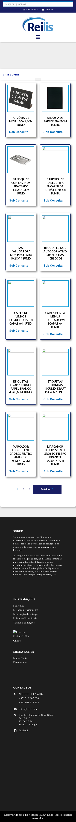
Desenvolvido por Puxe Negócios (21, 815)
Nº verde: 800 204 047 (31, 694)
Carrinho (48, 9)
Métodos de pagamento (25, 610)
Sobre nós (18, 605)
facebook (24, 730)
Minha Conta (31, 9)
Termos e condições (23, 622)
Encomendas (20, 662)
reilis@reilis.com (28, 709)
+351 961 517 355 (29, 702)
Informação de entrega (25, 614)
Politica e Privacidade (25, 618)
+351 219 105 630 (29, 698)
